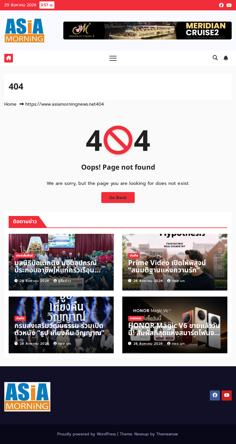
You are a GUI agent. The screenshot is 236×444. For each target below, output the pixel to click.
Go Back (118, 197)
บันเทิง (134, 255)
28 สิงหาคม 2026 (35, 280)
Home (10, 104)
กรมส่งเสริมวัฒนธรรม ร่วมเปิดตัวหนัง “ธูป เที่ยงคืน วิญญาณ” (59, 329)
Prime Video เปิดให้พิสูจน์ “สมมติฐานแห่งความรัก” (167, 267)
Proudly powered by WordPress (87, 434)
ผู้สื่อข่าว (64, 280)
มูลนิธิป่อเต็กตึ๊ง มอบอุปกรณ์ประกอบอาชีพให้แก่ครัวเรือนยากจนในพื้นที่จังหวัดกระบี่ (55, 270)
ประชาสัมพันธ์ (24, 255)
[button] (215, 58)
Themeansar (167, 434)
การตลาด (135, 318)
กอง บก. (179, 280)
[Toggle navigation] (113, 58)
